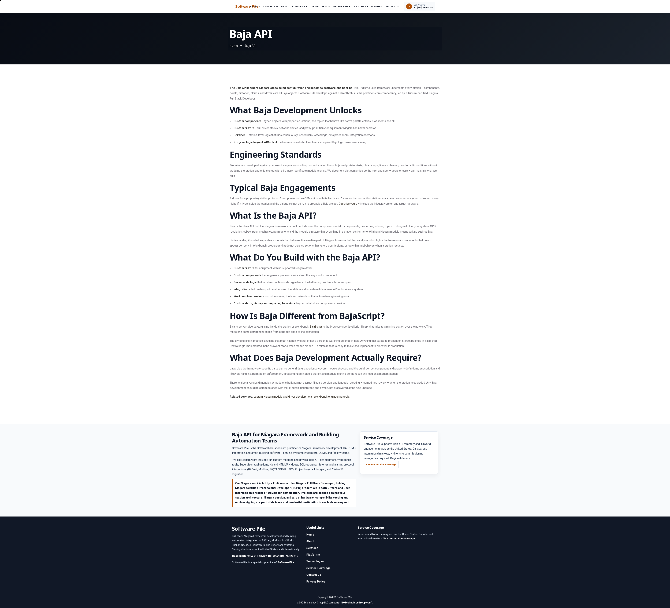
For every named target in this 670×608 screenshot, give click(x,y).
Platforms (298, 6)
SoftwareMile (286, 562)
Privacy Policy (315, 581)
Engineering (340, 6)
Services (312, 548)
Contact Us (392, 6)
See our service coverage (399, 538)
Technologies (318, 6)
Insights (376, 6)
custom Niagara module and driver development (283, 396)
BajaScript (316, 326)
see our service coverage (381, 464)
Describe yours (347, 203)
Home (310, 534)
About (253, 6)
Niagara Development (276, 6)
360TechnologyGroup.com (355, 602)
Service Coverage (318, 568)
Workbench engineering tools (331, 396)
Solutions (359, 6)
